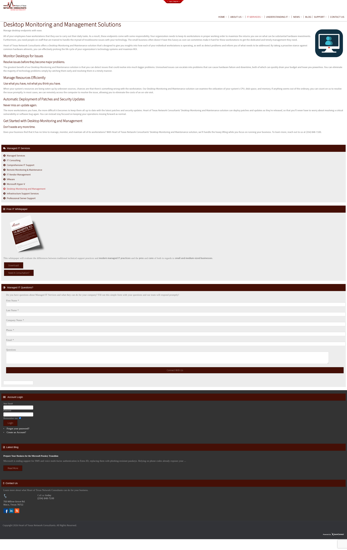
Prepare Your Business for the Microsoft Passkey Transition (30, 456)
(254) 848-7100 (45, 498)
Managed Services (16, 155)
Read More (13, 468)
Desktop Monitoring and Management (26, 188)
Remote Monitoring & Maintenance (24, 169)
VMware (11, 179)
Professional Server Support (21, 198)
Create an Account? (16, 432)
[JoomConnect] (333, 534)
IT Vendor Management (19, 174)
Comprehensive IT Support (20, 165)
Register (176, 1)
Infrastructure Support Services (23, 193)
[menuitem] (223, 17)
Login (170, 1)
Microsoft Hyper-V (16, 184)
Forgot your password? (18, 428)
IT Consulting (13, 160)
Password (7, 410)
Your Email (8, 404)
